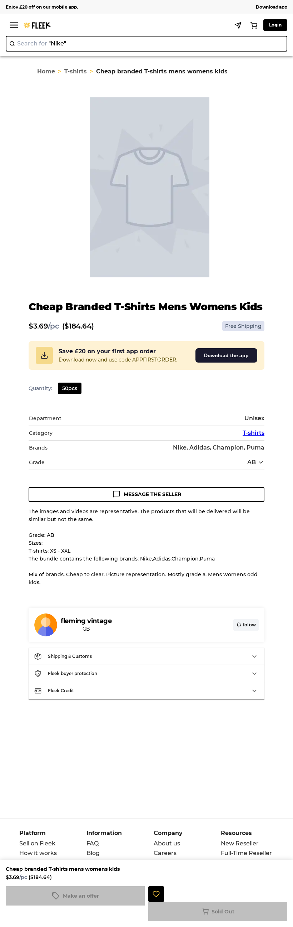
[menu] (14, 25)
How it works (38, 853)
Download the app (226, 355)
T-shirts (75, 71)
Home (46, 71)
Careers (165, 853)
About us (167, 843)
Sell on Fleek (37, 843)
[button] (146, 656)
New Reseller (240, 843)
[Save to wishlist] (156, 894)
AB (251, 462)
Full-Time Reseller (246, 853)
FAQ (92, 843)
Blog (93, 853)
